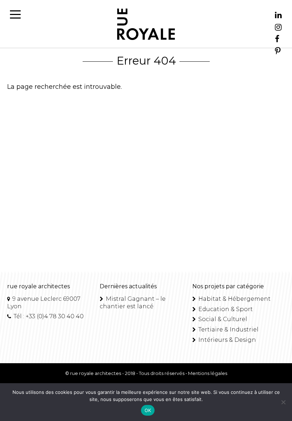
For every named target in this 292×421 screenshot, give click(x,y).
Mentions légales (207, 373)
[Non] (283, 402)
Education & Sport (225, 309)
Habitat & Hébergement (234, 298)
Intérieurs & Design (226, 339)
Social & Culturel (222, 319)
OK (148, 410)
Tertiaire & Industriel (228, 329)
